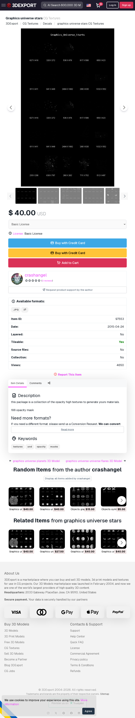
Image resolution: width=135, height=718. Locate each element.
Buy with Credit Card (69, 243)
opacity (41, 446)
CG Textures (12, 648)
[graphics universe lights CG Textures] (52, 539)
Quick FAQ (76, 642)
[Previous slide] (11, 107)
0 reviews (47, 280)
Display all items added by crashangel (67, 478)
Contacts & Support (86, 624)
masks (54, 446)
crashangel (36, 275)
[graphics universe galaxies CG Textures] (21, 496)
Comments (36, 383)
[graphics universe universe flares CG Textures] (52, 496)
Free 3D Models (14, 642)
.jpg (15, 309)
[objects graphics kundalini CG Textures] (83, 496)
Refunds (75, 671)
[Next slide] (124, 107)
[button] (121, 500)
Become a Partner (15, 659)
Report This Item (70, 374)
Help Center (77, 636)
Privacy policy (79, 659)
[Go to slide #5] (116, 196)
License (75, 648)
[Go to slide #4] (93, 196)
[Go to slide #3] (71, 196)
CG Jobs (9, 671)
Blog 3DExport (13, 665)
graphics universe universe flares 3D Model (94, 461)
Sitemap (104, 694)
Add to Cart (70, 263)
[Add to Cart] (22, 501)
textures (18, 446)
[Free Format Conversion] (24, 309)
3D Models (11, 630)
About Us (11, 573)
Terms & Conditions (82, 665)
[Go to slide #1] (26, 196)
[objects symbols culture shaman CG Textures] (113, 496)
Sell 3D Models (14, 653)
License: (18, 233)
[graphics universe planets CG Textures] (83, 539)
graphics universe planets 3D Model (36, 461)
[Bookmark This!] (29, 501)
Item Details (17, 383)
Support (75, 630)
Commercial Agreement (84, 653)
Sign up (126, 5)
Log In (112, 5)
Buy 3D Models (16, 624)
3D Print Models (14, 636)
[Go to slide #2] (48, 196)
